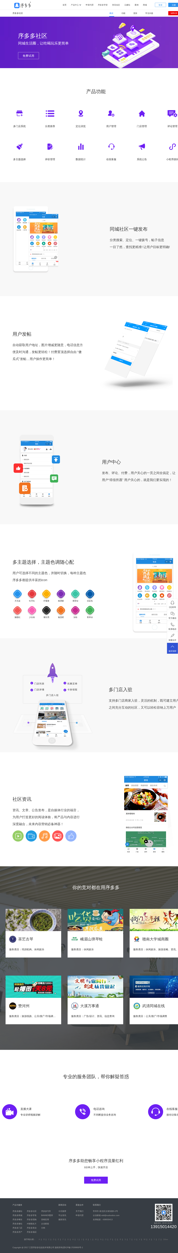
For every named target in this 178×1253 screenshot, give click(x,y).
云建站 (127, 5)
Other (165, 1239)
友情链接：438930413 (103, 1219)
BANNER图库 (47, 1215)
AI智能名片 (31, 1224)
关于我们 (79, 1211)
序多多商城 (17, 1215)
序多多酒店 (32, 1232)
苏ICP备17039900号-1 (73, 1247)
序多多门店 (17, 1228)
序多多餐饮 (17, 1219)
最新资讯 (62, 1219)
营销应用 (45, 1219)
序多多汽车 (46, 1211)
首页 (64, 5)
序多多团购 (32, 1219)
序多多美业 (32, 1228)
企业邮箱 (45, 1224)
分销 (43, 1228)
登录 (160, 5)
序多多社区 (32, 1211)
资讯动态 (116, 5)
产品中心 (75, 5)
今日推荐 (62, 1211)
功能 (123, 13)
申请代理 (89, 5)
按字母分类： (30, 1239)
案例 (137, 5)
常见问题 (149, 13)
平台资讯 (62, 1215)
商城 (145, 5)
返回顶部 (172, 651)
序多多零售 (32, 1215)
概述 (111, 13)
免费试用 (96, 1180)
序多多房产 (17, 1232)
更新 (135, 13)
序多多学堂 (103, 5)
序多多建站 (17, 1211)
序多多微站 (17, 1224)
